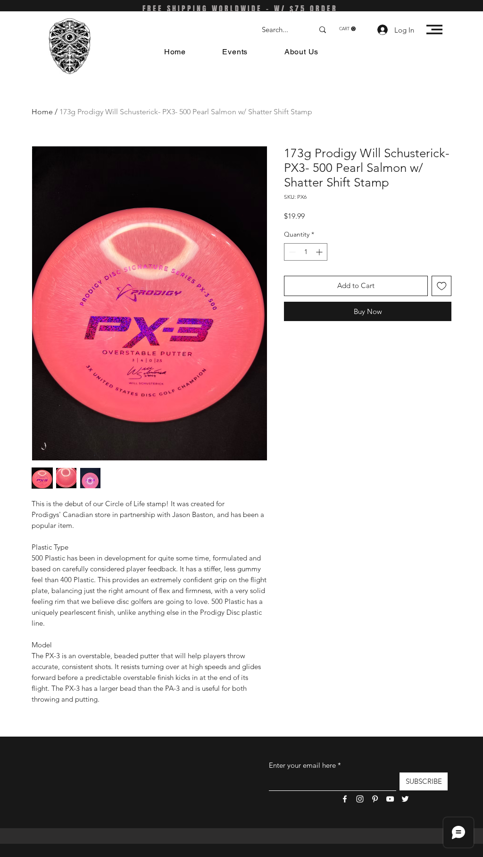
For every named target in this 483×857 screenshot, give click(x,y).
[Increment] (320, 252)
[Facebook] (345, 799)
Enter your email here (302, 765)
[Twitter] (405, 799)
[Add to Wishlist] (442, 286)
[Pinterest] (375, 799)
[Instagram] (360, 799)
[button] (347, 28)
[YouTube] (390, 799)
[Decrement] (291, 252)
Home (42, 111)
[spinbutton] (305, 252)
